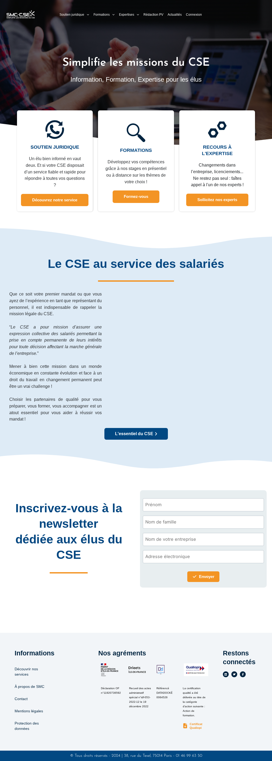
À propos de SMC (29, 686)
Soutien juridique (72, 14)
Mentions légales (29, 711)
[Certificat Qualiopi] (185, 726)
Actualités (175, 14)
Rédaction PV (153, 14)
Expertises (126, 14)
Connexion (194, 14)
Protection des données (27, 726)
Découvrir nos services (26, 671)
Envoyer (206, 576)
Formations (102, 14)
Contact (21, 699)
